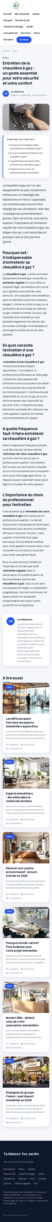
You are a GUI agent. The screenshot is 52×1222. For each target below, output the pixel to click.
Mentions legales (22, 1183)
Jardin (29, 26)
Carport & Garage (13, 26)
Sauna (35, 13)
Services (26, 32)
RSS (35, 1183)
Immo (37, 32)
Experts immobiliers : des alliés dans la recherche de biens (19, 797)
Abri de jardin (22, 13)
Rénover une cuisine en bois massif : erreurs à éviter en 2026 (21, 872)
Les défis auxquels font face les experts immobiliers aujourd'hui (22, 722)
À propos (8, 39)
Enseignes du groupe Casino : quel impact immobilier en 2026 (20, 1096)
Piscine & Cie (22, 20)
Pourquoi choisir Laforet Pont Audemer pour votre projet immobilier (22, 946)
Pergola (7, 20)
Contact (24, 39)
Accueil (7, 13)
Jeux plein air (10, 32)
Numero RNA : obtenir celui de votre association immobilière (22, 1021)
